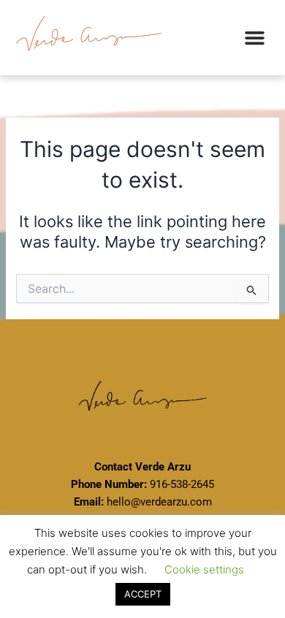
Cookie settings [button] (204, 569)
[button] (255, 38)
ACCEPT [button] (143, 594)
